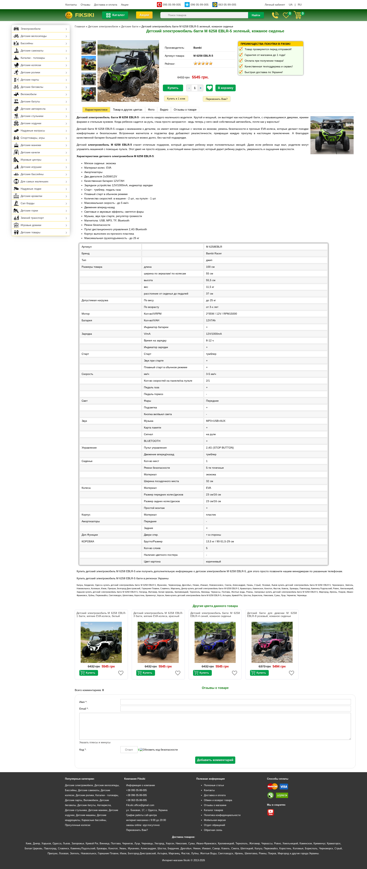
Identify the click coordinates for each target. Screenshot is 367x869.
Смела (235, 848)
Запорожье (77, 843)
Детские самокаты (32, 50)
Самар (216, 848)
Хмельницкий (290, 843)
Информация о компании (140, 785)
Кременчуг (319, 843)
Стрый (338, 848)
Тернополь (241, 843)
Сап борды (27, 203)
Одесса (57, 843)
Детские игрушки (31, 166)
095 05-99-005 (172, 4)
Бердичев (173, 848)
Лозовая (63, 853)
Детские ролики (30, 72)
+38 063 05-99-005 (136, 800)
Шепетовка (251, 853)
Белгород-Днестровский (142, 853)
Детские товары (30, 232)
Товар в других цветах (127, 109)
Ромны (262, 853)
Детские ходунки (31, 123)
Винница (104, 843)
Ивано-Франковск (206, 843)
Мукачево (133, 848)
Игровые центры (31, 159)
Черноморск (326, 848)
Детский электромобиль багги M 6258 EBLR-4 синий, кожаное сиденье (215, 614)
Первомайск (271, 848)
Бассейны (27, 43)
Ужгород (159, 843)
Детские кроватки (31, 195)
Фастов (185, 853)
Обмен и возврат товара (218, 800)
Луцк (137, 843)
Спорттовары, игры (33, 137)
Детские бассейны (32, 174)
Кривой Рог (92, 843)
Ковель (225, 848)
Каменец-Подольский (83, 848)
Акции (124, 4)
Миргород (283, 853)
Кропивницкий (226, 843)
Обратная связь (213, 830)
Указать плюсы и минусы (94, 742)
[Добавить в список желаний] (209, 87)
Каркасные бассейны (94, 820)
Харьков (46, 843)
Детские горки (29, 210)
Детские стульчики (32, 115)
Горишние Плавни (108, 853)
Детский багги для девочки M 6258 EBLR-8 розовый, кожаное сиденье (272, 614)
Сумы (191, 843)
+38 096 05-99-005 (136, 795)
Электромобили (31, 28)
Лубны (195, 853)
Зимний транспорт (32, 217)
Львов (66, 843)
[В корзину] (88, 673)
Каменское (306, 843)
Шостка (162, 848)
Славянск (63, 848)
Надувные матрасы (33, 130)
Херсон (170, 843)
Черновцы (147, 843)
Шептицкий (246, 848)
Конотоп (113, 848)
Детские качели (30, 152)
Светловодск (225, 853)
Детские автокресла (33, 108)
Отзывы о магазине (215, 805)
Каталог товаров (213, 810)
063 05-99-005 (227, 4)
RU (300, 4)
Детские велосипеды (34, 36)
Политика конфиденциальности (222, 815)
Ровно (277, 843)
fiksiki (84, 15)
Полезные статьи (214, 785)
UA (290, 4)
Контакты (71, 4)
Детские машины (85, 815)
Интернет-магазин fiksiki (176, 860)
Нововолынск (88, 853)
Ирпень (239, 853)
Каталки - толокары (33, 57)
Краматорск (333, 843)
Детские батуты (30, 101)
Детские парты (30, 79)
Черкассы (267, 843)
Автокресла (104, 805)
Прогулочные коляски (77, 825)
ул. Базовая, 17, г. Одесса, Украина (146, 810)
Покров (272, 853)
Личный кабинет (275, 4)
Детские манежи (31, 145)
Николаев (181, 843)
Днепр (36, 843)
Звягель (74, 853)
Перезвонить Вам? (216, 99)
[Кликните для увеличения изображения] (128, 71)
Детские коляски (31, 65)
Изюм (123, 853)
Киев (28, 843)
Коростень (285, 848)
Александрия (148, 848)
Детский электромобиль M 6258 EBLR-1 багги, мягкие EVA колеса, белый (101, 614)
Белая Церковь (33, 848)
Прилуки (52, 853)
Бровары (102, 848)
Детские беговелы (32, 86)
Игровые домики (31, 225)
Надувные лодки (31, 188)
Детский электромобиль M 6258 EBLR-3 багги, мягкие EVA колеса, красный (158, 614)
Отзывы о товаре (185, 109)
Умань (122, 848)
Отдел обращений (214, 825)
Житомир (254, 843)
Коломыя (298, 848)
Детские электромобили (79, 785)
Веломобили (29, 94)
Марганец (174, 853)
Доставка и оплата (105, 4)
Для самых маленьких (34, 181)
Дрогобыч (186, 848)
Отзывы (85, 4)
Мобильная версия (215, 820)
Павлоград (50, 848)
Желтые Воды (208, 853)
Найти (256, 15)
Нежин (197, 848)
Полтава (116, 843)
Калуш (258, 848)
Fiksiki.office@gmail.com (140, 805)
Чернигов (127, 843)
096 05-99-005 (200, 4)
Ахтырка (162, 853)
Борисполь (311, 848)
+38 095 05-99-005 (136, 790)
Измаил (206, 848)
